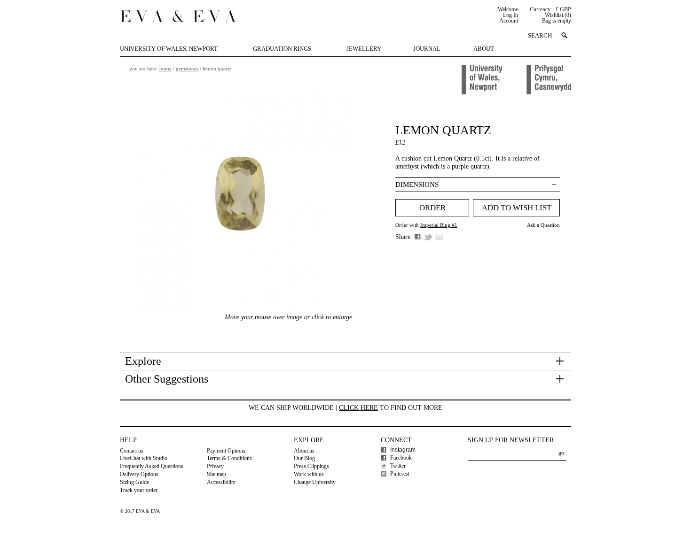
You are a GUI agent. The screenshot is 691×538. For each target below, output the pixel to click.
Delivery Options (139, 474)
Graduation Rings (282, 48)
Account (508, 20)
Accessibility (221, 482)
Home (165, 68)
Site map (216, 474)
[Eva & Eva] (178, 14)
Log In (510, 15)
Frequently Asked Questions (151, 466)
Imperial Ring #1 (438, 225)
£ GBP (563, 9)
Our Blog (304, 458)
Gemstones (187, 68)
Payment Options (226, 450)
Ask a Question (543, 225)
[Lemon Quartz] (241, 202)
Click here (358, 407)
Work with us (309, 474)
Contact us (131, 450)
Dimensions (417, 184)
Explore (143, 361)
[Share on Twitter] (428, 237)
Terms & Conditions (229, 458)
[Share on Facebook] (418, 236)
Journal (426, 48)
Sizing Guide (134, 482)
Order (432, 207)
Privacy (215, 466)
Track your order (138, 490)
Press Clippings (311, 466)
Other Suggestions (166, 379)
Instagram (403, 450)
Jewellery (363, 48)
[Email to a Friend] (439, 237)
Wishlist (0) (558, 15)
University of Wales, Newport (169, 48)
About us (304, 450)
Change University (315, 482)
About (483, 48)
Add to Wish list (516, 207)
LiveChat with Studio (143, 458)
